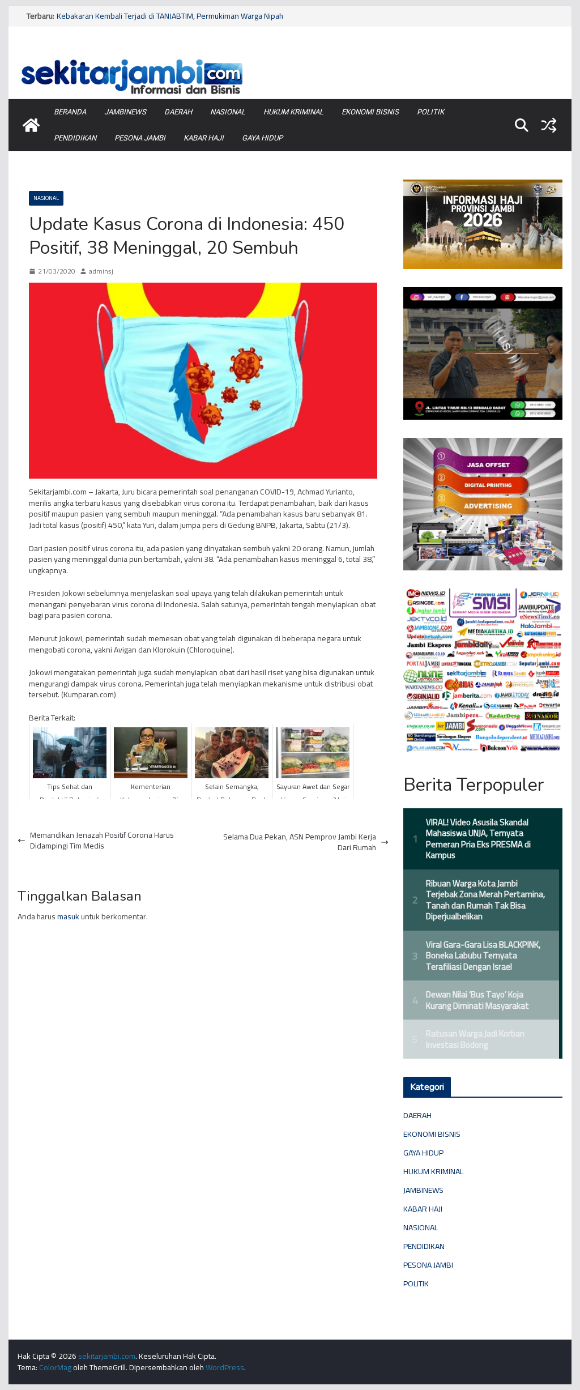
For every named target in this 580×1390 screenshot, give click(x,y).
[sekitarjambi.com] (289, 58)
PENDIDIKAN (75, 138)
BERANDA (70, 112)
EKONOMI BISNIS (370, 112)
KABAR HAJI (204, 138)
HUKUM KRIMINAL (293, 112)
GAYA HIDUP (262, 138)
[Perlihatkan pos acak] (548, 125)
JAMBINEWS (125, 112)
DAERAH (178, 112)
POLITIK (430, 112)
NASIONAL (227, 112)
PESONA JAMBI (139, 138)
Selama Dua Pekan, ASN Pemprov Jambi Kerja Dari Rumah (299, 843)
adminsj (101, 271)
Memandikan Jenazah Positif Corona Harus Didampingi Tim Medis (102, 841)
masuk (68, 916)
